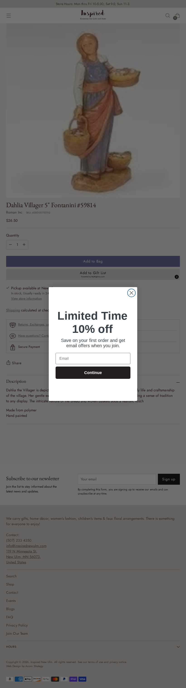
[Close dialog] (131, 293)
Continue (93, 372)
